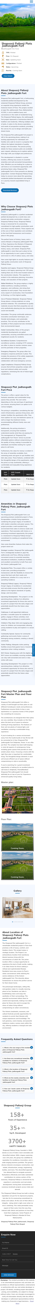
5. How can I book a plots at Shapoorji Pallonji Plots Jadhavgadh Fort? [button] (16, 1089)
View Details (8, 76)
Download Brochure (10, 190)
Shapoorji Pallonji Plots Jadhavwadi (13, 1221)
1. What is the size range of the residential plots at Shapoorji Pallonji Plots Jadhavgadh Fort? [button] (17, 1049)
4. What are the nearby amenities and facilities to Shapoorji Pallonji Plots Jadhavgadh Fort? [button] (16, 1080)
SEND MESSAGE (9, 1275)
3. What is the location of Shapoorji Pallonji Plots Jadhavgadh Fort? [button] (15, 1070)
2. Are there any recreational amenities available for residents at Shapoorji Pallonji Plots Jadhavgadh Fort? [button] (16, 1060)
